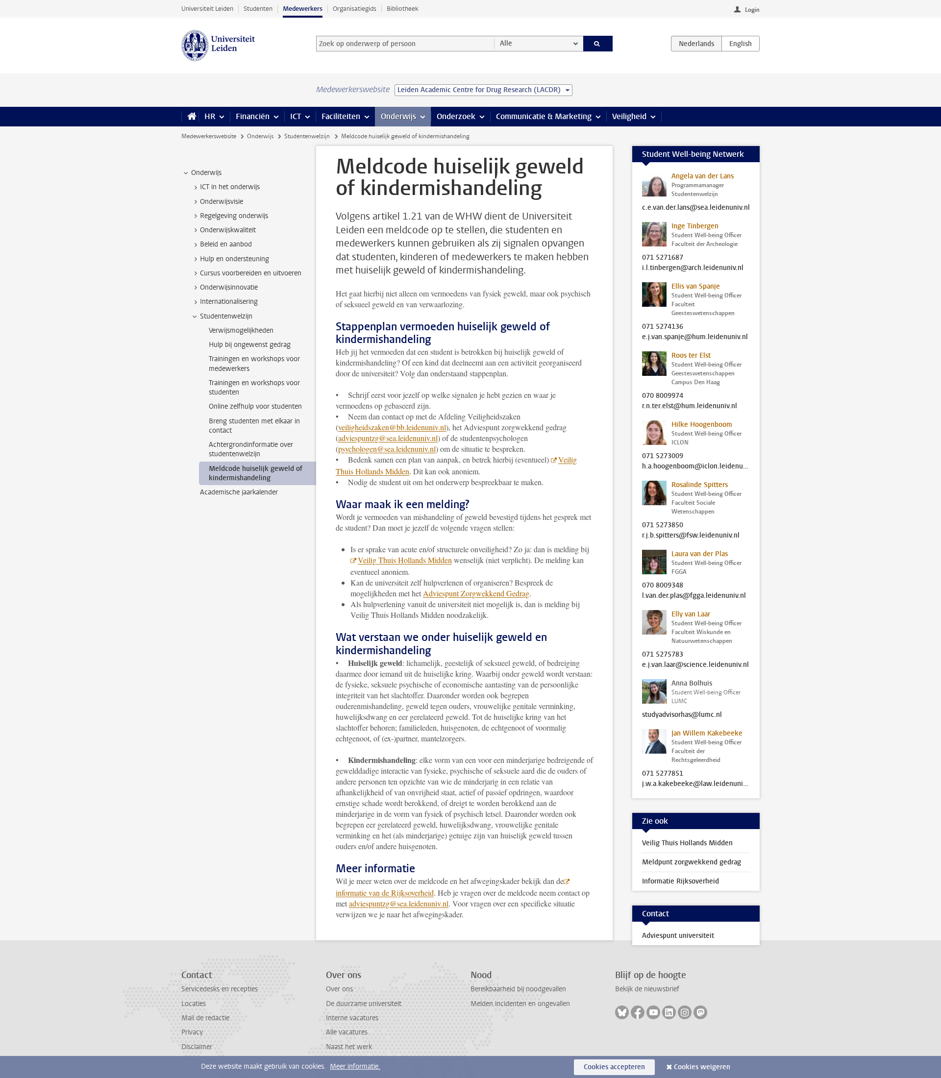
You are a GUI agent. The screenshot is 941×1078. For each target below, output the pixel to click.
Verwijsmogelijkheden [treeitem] (241, 330)
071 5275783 (662, 654)
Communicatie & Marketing (544, 116)
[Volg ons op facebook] (637, 1012)
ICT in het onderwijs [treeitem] (230, 187)
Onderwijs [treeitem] (206, 172)
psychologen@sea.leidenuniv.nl (387, 448)
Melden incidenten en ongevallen (520, 1003)
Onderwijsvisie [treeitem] (221, 201)
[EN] (740, 43)
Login (752, 10)
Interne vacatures (352, 1018)
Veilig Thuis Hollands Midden (405, 560)
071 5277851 (662, 773)
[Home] (189, 116)
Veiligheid (629, 116)
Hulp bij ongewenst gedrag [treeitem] (250, 344)
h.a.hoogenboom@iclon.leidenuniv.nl (696, 466)
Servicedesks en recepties (219, 989)
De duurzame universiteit (363, 1003)
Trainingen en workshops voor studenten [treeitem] (254, 387)
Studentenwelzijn (307, 136)
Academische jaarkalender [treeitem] (239, 492)
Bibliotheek (403, 8)
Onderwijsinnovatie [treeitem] (229, 287)
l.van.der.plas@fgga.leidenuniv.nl (694, 595)
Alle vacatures (347, 1032)
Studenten (258, 8)
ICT (295, 116)
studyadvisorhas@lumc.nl (682, 714)
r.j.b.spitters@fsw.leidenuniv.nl (691, 535)
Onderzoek (456, 116)
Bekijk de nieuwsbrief (647, 989)
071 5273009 (662, 456)
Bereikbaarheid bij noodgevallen (518, 989)
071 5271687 (662, 257)
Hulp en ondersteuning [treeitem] (234, 259)
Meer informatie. (355, 1066)
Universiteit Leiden (207, 8)
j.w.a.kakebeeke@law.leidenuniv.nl (696, 784)
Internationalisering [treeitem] (229, 301)
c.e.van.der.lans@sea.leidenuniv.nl (696, 207)
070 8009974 (662, 396)
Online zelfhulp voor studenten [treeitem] (255, 406)
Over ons (339, 989)
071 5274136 (662, 326)
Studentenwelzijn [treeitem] (226, 316)
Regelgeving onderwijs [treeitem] (234, 215)
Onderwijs (398, 116)
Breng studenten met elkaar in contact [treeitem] (254, 425)
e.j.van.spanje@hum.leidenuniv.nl (695, 337)
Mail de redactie (205, 1018)
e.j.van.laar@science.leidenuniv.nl (695, 665)
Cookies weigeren (702, 1067)
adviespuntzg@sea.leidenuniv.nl (388, 438)
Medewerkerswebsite (208, 136)
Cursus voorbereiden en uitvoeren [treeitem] (250, 273)
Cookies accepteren (614, 1067)
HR (209, 116)
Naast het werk (349, 1047)
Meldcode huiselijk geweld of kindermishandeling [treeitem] (255, 473)
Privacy (192, 1032)
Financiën (253, 116)
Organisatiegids (354, 8)
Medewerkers (302, 8)
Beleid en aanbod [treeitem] (226, 244)
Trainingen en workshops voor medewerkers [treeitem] (254, 363)
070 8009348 (662, 585)
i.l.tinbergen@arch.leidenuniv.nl (692, 268)
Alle (506, 43)
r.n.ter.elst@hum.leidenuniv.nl (689, 406)
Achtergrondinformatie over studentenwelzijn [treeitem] (251, 449)
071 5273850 (662, 525)
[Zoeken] (598, 43)
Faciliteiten (341, 116)
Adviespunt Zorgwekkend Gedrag (476, 593)
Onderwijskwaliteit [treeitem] (228, 230)
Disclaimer (196, 1047)
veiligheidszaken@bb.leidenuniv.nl (392, 427)
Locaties (193, 1003)
